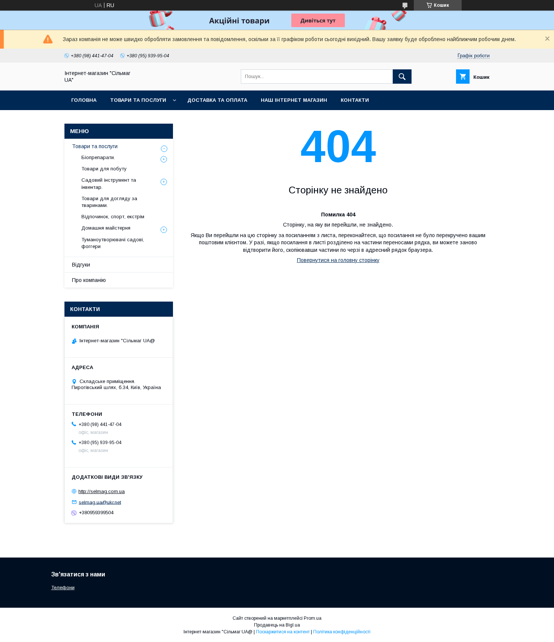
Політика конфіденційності (341, 631)
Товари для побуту (104, 169)
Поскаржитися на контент (283, 631)
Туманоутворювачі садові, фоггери (112, 243)
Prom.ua (312, 618)
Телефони (63, 587)
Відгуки (81, 265)
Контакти (355, 100)
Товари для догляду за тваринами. (109, 202)
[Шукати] (402, 76)
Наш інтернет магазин (294, 100)
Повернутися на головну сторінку (338, 260)
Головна (83, 100)
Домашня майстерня (105, 228)
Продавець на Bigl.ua (277, 625)
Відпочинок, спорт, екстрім (112, 216)
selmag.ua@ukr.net (100, 502)
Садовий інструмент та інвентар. (108, 183)
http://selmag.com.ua (101, 491)
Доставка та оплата (217, 100)
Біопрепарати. (98, 157)
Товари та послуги (138, 100)
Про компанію (89, 280)
